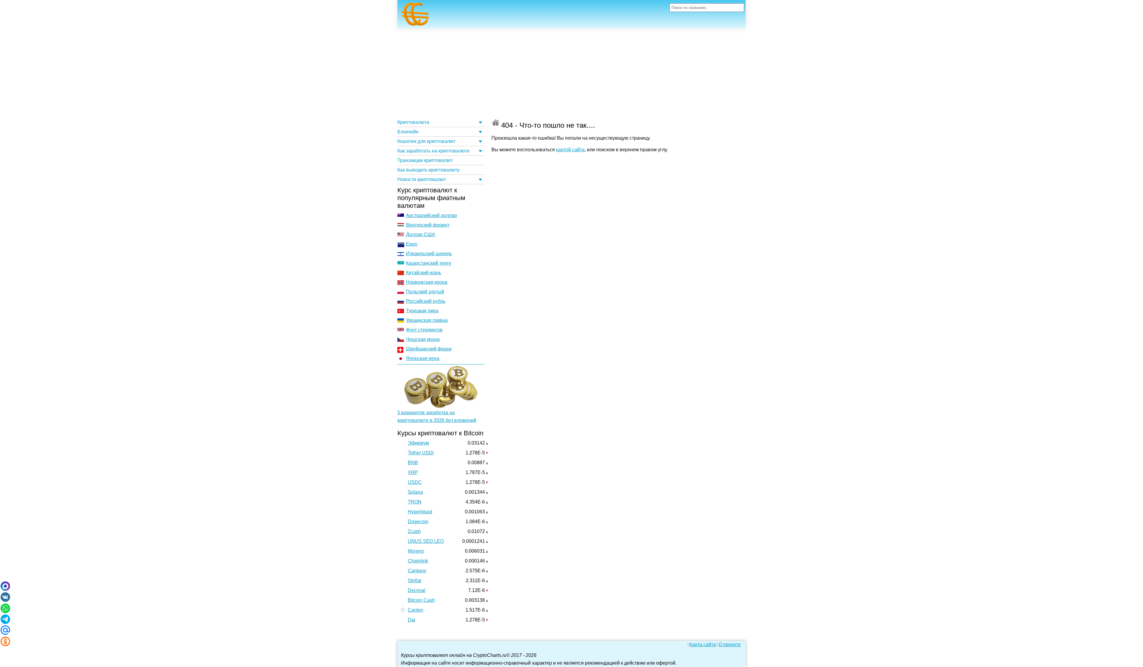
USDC (415, 482)
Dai (411, 619)
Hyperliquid (420, 511)
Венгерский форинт (427, 224)
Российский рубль (425, 301)
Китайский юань (423, 272)
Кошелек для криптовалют (426, 141)
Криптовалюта (413, 122)
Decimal (416, 590)
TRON (414, 501)
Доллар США (420, 234)
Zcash (414, 531)
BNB (413, 462)
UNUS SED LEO (426, 541)
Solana (415, 492)
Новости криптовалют (421, 179)
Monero (416, 551)
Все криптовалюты (495, 122)
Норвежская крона (426, 282)
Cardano (417, 570)
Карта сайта (702, 644)
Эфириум (418, 442)
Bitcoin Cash (421, 600)
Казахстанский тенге (428, 263)
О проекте (730, 644)
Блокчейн (408, 132)
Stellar (414, 580)
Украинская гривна (427, 320)
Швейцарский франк (429, 348)
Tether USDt (421, 452)
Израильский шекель (429, 253)
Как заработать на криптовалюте (433, 151)
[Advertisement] (571, 73)
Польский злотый (425, 291)
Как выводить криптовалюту (428, 170)
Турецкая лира (422, 310)
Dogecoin (418, 521)
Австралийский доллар (431, 215)
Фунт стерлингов (424, 329)
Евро (411, 244)
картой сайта (570, 149)
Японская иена (422, 358)
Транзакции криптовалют (425, 160)
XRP (413, 472)
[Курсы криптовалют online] (415, 15)
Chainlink (418, 560)
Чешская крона (423, 339)
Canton (415, 610)
